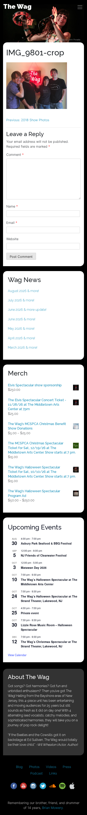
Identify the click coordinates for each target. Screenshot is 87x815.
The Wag (17, 6)
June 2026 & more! (21, 319)
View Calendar (17, 655)
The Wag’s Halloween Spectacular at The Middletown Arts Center (49, 582)
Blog (19, 767)
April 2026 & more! (21, 338)
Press (67, 767)
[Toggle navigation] (80, 7)
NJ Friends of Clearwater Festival (44, 555)
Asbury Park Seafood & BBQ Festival (46, 543)
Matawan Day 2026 (34, 568)
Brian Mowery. (53, 808)
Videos (51, 767)
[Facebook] (14, 785)
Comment (15, 155)
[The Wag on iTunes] (72, 785)
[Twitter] (43, 785)
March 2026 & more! (22, 347)
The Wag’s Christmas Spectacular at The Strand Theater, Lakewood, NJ (49, 644)
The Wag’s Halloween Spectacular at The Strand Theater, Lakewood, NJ (49, 598)
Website (12, 239)
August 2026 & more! (23, 291)
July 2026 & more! (21, 300)
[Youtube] (23, 785)
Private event (30, 613)
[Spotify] (62, 785)
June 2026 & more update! (27, 310)
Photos (34, 767)
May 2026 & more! (21, 329)
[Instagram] (33, 785)
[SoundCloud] (52, 785)
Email (11, 223)
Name (12, 206)
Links (53, 773)
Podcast (36, 773)
